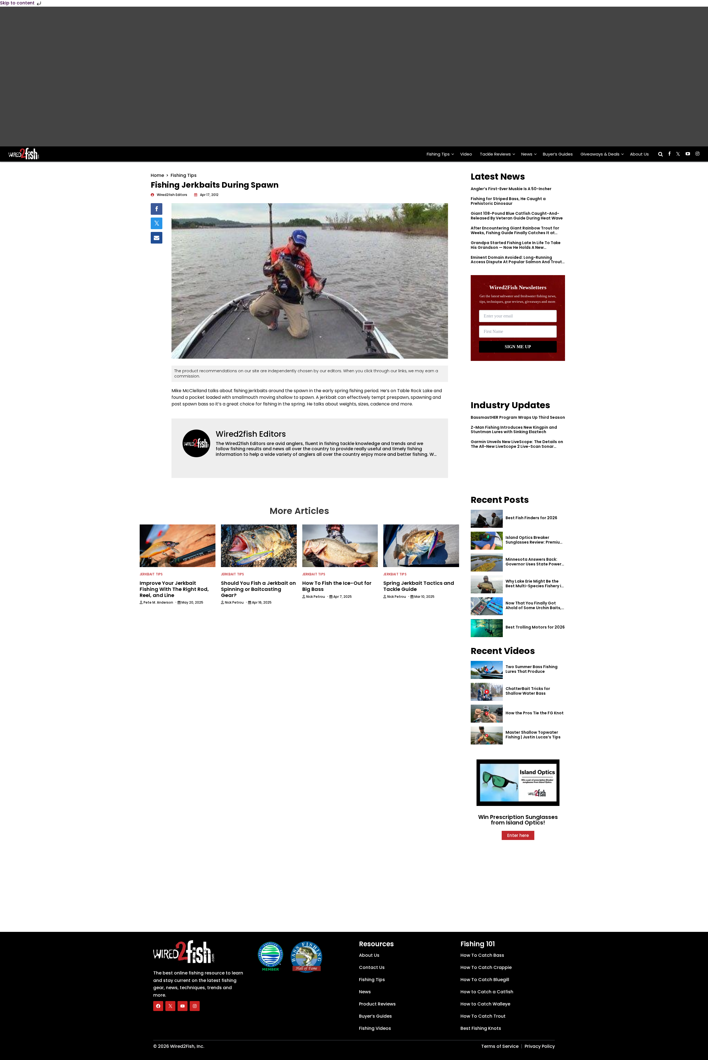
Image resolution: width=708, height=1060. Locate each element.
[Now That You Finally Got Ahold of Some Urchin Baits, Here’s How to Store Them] (487, 606)
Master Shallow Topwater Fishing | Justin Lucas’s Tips (533, 735)
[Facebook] (158, 1006)
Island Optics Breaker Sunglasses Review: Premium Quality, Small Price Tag (535, 542)
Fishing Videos (375, 1028)
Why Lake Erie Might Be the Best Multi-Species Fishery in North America (535, 585)
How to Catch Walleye (485, 1004)
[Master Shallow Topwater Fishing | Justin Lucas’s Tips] (487, 735)
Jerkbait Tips (151, 574)
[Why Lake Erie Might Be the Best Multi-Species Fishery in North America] (487, 584)
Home (157, 175)
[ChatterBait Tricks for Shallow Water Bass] (487, 692)
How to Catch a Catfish (486, 992)
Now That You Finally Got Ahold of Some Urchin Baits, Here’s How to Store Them (533, 607)
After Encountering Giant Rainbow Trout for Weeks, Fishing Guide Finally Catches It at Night (515, 232)
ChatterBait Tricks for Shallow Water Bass (528, 691)
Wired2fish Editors (251, 434)
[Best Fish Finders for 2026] (487, 519)
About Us (639, 154)
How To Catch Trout (483, 1016)
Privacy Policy (540, 1046)
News (526, 154)
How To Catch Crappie (486, 967)
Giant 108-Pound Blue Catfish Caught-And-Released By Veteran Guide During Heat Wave (517, 216)
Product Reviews (377, 1004)
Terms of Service (500, 1046)
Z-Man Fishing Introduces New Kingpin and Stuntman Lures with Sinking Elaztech (514, 430)
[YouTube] (183, 1006)
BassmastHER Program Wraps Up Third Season (518, 417)
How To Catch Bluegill (484, 979)
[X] (170, 1006)
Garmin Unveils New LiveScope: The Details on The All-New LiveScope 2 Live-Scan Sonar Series (517, 446)
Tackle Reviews (495, 154)
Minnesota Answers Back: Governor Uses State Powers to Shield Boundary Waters (535, 564)
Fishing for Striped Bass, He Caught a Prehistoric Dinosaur (508, 201)
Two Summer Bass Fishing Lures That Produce (532, 669)
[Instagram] (195, 1006)
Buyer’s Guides (558, 154)
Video (466, 154)
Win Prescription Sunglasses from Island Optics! (518, 819)
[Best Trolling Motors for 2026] (487, 628)
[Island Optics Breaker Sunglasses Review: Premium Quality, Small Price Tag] (487, 541)
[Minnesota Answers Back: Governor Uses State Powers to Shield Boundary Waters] (487, 563)
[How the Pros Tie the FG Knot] (487, 714)
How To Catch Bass (482, 955)
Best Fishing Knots (480, 1028)
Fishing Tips (438, 154)
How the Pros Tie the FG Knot (535, 713)
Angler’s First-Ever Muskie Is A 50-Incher (511, 189)
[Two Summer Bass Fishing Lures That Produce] (487, 670)
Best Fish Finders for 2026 (531, 518)
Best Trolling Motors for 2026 (535, 627)
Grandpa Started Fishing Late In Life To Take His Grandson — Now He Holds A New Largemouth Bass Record (516, 247)
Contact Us (372, 967)
